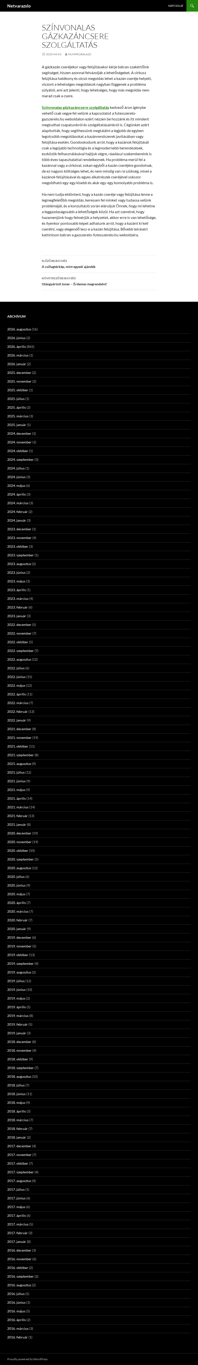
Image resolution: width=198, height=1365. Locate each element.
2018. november (19, 1050)
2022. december (19, 625)
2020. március (17, 911)
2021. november (19, 737)
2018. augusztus (19, 1076)
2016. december (19, 1250)
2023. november (19, 538)
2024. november (19, 442)
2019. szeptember (20, 963)
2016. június (16, 1302)
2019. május (16, 998)
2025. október (17, 390)
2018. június (16, 1094)
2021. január (16, 824)
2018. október (17, 1059)
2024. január (16, 520)
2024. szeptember (20, 459)
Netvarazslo (19, 5)
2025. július (16, 399)
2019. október (17, 955)
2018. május (16, 1102)
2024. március (17, 503)
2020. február (17, 920)
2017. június (16, 1198)
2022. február (17, 711)
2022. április (16, 694)
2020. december (19, 833)
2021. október (17, 746)
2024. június (16, 477)
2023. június (16, 572)
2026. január (16, 364)
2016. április (16, 1320)
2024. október (17, 451)
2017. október (17, 1163)
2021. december (19, 729)
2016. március (17, 1328)
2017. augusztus (19, 1181)
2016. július (16, 1294)
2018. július (16, 1085)
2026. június (16, 338)
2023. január (16, 616)
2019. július (16, 981)
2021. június (16, 781)
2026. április (16, 346)
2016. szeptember (20, 1276)
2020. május (16, 894)
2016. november (19, 1259)
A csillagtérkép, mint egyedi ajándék (69, 264)
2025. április (16, 407)
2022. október (17, 642)
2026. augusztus (19, 329)
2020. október (17, 850)
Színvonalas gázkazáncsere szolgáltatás (75, 107)
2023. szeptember (20, 555)
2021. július (16, 772)
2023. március (17, 598)
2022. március (17, 703)
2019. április (16, 1007)
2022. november (19, 633)
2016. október (17, 1268)
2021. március (17, 807)
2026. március (17, 355)
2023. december (19, 529)
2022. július (16, 668)
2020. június (16, 885)
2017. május (16, 1207)
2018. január (16, 1137)
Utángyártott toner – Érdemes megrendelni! (74, 281)
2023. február (17, 607)
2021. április (16, 798)
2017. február (17, 1233)
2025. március (17, 416)
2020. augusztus (19, 868)
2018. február (17, 1129)
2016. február (17, 1337)
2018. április (16, 1111)
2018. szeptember (20, 1068)
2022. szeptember (20, 651)
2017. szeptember (20, 1172)
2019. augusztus (19, 972)
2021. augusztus (19, 764)
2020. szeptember (20, 859)
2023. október (17, 546)
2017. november (19, 1155)
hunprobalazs (79, 54)
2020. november (19, 842)
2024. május (16, 485)
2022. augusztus (19, 659)
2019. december (19, 937)
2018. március (17, 1120)
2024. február (17, 512)
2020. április (16, 903)
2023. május (16, 581)
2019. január (16, 1033)
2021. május (16, 790)
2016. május (16, 1311)
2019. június (16, 989)
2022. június (16, 677)
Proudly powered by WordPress (27, 1359)
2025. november (19, 381)
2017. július (16, 1189)
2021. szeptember (20, 755)
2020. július (16, 877)
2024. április (16, 494)
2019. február (17, 1024)
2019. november (19, 946)
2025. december (19, 373)
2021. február (17, 816)
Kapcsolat (175, 5)
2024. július (16, 468)
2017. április (16, 1215)
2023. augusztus (19, 564)
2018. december (19, 1042)
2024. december (19, 433)
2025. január (16, 425)
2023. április (16, 590)
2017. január (16, 1241)
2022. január (16, 720)
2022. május (16, 685)
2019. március (17, 1016)
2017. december (19, 1146)
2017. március (17, 1224)
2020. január (16, 929)
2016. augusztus (19, 1285)
